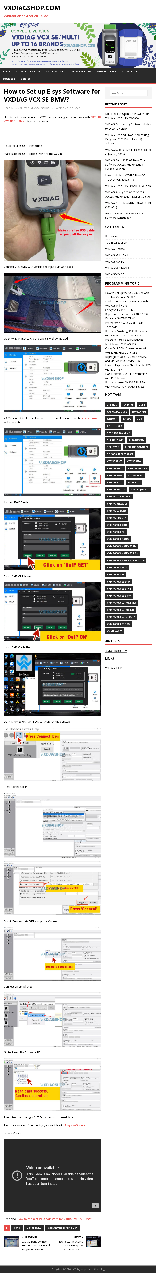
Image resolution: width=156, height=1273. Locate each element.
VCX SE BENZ (114, 461)
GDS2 (142, 404)
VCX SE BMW (34, 1228)
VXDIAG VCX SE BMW (119, 595)
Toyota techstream (120, 454)
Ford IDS (128, 404)
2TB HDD (112, 404)
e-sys (17, 1228)
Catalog (25, 79)
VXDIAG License (106, 71)
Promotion (112, 236)
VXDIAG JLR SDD (140, 489)
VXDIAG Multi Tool (116, 255)
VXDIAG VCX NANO (26, 71)
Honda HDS (139, 411)
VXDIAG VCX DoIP (81, 71)
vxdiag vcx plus (117, 567)
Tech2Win (113, 447)
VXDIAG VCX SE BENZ (119, 588)
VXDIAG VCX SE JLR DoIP (121, 617)
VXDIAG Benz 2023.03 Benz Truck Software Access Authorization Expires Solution (126, 165)
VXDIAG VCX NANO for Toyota (126, 560)
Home (6, 71)
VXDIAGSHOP (41, 108)
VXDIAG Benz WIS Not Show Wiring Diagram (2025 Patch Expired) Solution (127, 139)
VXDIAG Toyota (116, 518)
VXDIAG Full (114, 482)
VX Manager (114, 631)
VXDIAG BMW (114, 475)
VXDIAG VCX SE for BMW (62, 1228)
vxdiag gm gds (116, 489)
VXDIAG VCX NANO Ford (121, 546)
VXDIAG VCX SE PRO (118, 624)
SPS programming (118, 433)
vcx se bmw (89, 418)
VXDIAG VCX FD (130, 71)
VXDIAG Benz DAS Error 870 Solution (128, 186)
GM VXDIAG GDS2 (117, 411)
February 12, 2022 (19, 108)
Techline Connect (136, 447)
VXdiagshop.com (82, 1269)
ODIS (139, 418)
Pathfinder (114, 425)
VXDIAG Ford (135, 475)
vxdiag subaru (116, 511)
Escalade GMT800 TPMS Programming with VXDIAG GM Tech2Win (124, 322)
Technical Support (116, 242)
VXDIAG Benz (115, 468)
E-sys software (75, 1125)
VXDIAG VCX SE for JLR (120, 609)
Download (9, 79)
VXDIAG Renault (117, 503)
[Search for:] (128, 93)
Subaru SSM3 (115, 440)
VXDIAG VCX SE (54, 71)
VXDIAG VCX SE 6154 (118, 581)
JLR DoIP (112, 418)
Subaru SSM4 (136, 440)
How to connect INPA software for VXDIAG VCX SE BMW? (54, 1219)
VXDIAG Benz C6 (137, 468)
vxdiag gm (134, 482)
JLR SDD (127, 418)
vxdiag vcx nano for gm (122, 553)
